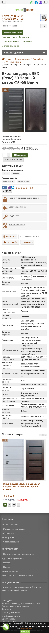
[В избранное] (6, 191)
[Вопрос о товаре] (3, 191)
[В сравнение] (10, 191)
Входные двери (9, 37)
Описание (11, 236)
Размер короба (9, 178)
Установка (28, 242)
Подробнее (26, 628)
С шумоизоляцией (10, 46)
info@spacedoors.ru (11, 616)
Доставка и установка (13, 558)
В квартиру (24, 37)
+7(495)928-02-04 (12, 15)
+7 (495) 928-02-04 (11, 612)
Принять (25, 631)
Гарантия (7, 563)
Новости (7, 567)
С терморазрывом (10, 41)
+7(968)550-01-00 (12, 18)
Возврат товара (10, 571)
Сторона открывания (12, 170)
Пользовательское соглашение (18, 575)
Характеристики (31, 236)
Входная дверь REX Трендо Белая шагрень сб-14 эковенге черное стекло (21, 486)
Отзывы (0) (12, 242)
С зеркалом (26, 41)
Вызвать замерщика (12, 32)
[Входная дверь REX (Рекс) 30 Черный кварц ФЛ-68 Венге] (24, 109)
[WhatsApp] (32, 3)
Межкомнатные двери (14, 529)
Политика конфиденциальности (18, 554)
